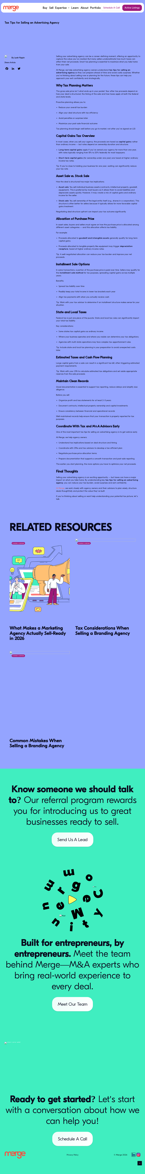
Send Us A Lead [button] (72, 839)
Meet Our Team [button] (72, 1004)
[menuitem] (45, 7)
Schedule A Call (111, 7)
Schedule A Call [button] (72, 1139)
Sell (51, 7)
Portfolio (95, 7)
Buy (45, 7)
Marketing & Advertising (18, 543)
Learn (75, 7)
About (84, 7)
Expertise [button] (61, 7)
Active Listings (132, 7)
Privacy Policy (72, 1155)
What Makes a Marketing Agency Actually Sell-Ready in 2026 (38, 633)
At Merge (60, 488)
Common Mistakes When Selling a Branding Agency (37, 743)
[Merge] (11, 8)
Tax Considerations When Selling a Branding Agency (102, 630)
